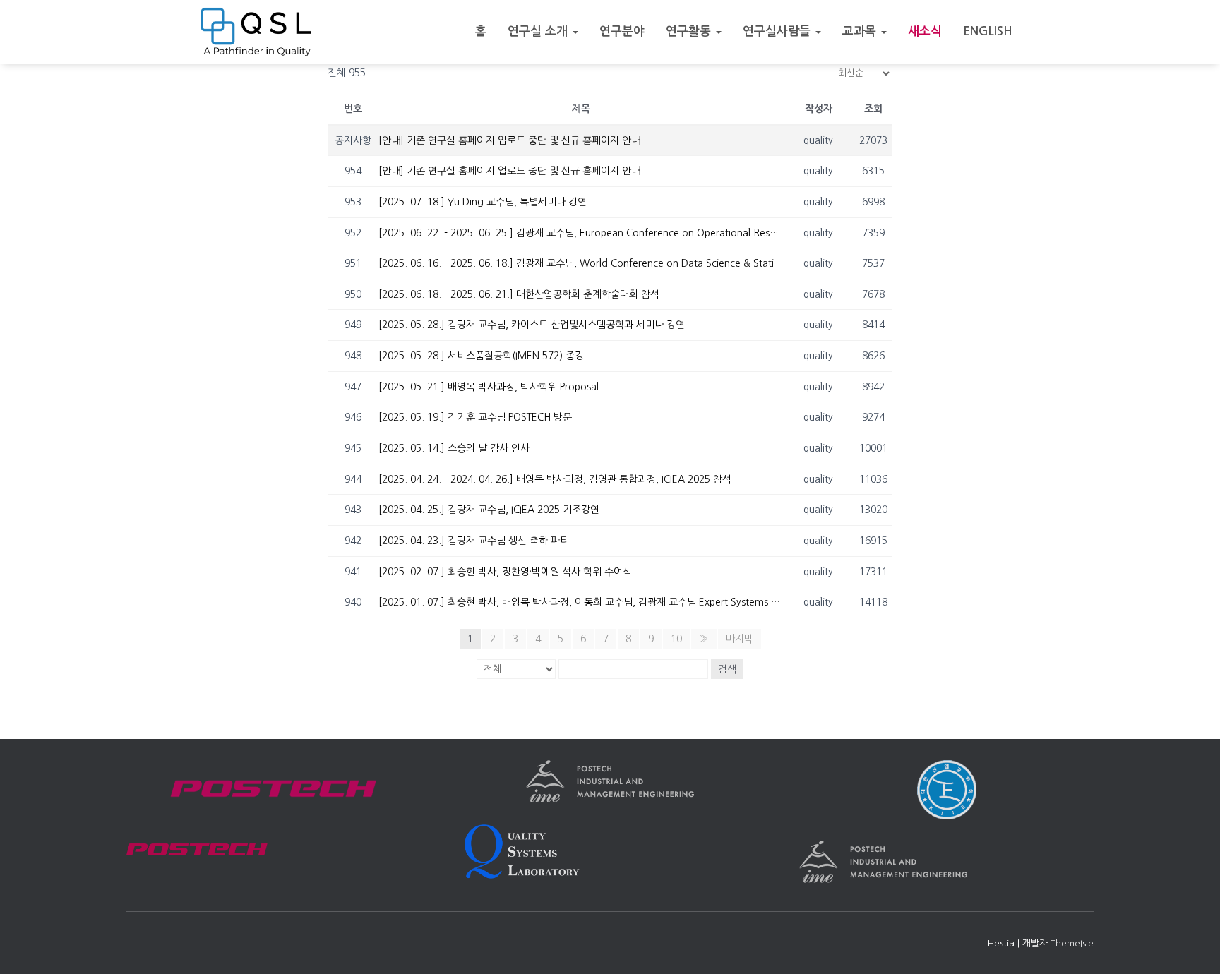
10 (676, 639)
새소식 (925, 31)
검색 (727, 669)
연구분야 (622, 31)
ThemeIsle (1072, 943)
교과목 (861, 31)
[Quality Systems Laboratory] (255, 31)
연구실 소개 (539, 31)
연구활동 (690, 31)
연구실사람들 (778, 31)
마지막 (739, 639)
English (987, 31)
